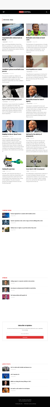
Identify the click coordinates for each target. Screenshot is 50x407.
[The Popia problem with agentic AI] (5, 296)
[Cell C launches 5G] (5, 376)
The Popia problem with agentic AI (19, 295)
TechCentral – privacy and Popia (30, 403)
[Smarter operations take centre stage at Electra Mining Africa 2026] (5, 222)
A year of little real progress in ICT (12, 99)
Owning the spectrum (8, 169)
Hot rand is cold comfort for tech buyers (20, 388)
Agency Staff (5, 41)
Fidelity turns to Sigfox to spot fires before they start (23, 228)
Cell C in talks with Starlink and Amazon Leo (21, 367)
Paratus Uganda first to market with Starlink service (23, 213)
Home (3, 15)
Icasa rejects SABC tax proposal (35, 169)
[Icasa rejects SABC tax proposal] (37, 161)
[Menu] (4, 11)
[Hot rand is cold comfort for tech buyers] (5, 390)
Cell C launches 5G (15, 374)
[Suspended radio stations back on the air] (13, 30)
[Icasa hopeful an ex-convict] (37, 61)
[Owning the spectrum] (13, 161)
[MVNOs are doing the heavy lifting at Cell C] (5, 383)
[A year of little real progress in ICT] (13, 91)
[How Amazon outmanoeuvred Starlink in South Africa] (5, 289)
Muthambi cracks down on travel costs (35, 39)
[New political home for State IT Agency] (37, 91)
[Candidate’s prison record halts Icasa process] (13, 61)
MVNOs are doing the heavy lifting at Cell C (21, 381)
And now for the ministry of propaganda (34, 135)
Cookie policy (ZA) (18, 403)
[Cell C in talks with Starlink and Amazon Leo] (5, 368)
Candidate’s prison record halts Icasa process (13, 70)
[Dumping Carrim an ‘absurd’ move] (13, 126)
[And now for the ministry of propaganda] (37, 126)
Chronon (29, 401)
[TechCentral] (25, 12)
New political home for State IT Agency (35, 100)
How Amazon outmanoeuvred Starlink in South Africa (23, 288)
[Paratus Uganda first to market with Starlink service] (5, 215)
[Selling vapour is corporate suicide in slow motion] (5, 282)
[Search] (46, 11)
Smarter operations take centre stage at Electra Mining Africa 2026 (27, 220)
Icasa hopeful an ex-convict (34, 69)
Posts (6, 15)
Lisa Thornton (5, 101)
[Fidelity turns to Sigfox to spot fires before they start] (5, 229)
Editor (28, 138)
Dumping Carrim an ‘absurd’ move (11, 134)
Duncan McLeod (5, 73)
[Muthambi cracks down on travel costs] (37, 30)
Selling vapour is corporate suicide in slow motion (22, 281)
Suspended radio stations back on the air (12, 39)
